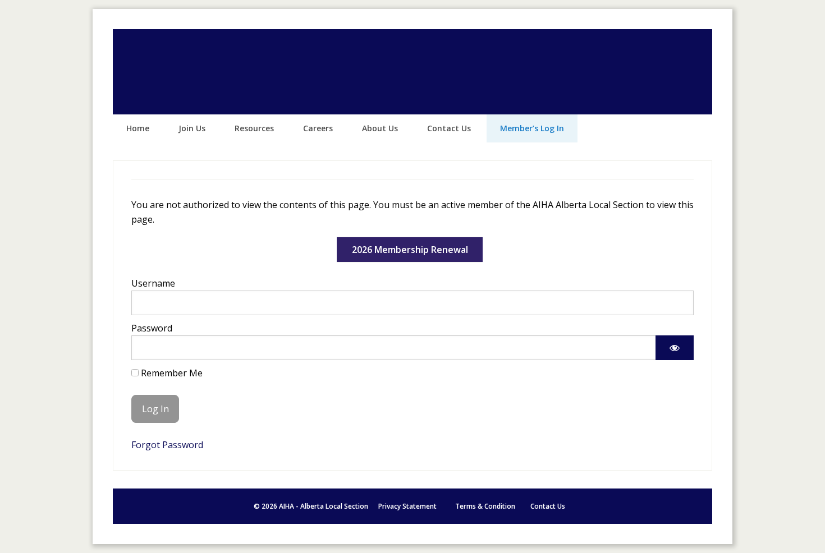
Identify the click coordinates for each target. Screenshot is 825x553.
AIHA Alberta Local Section (412, 71)
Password (151, 328)
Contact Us (547, 506)
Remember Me (171, 373)
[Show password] (675, 347)
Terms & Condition (485, 506)
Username (153, 283)
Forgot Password (167, 445)
